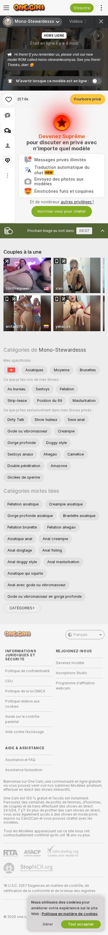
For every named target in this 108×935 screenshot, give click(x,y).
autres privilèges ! (77, 202)
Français (80, 635)
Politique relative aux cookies (22, 704)
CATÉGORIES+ (22, 608)
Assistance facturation (23, 770)
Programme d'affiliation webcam (75, 685)
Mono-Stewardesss (62, 350)
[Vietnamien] (11, 370)
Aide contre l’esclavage (24, 732)
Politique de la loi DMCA (25, 691)
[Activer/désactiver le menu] (6, 8)
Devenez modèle (70, 663)
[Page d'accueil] (33, 8)
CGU (9, 681)
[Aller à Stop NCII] (37, 868)
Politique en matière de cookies (70, 914)
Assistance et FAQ (20, 760)
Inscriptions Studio (71, 673)
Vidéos (78, 21)
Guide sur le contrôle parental (22, 719)
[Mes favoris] (8, 99)
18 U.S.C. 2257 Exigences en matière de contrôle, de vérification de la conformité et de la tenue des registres (49, 888)
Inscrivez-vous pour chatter (61, 211)
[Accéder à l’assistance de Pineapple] (9, 868)
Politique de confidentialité (27, 671)
